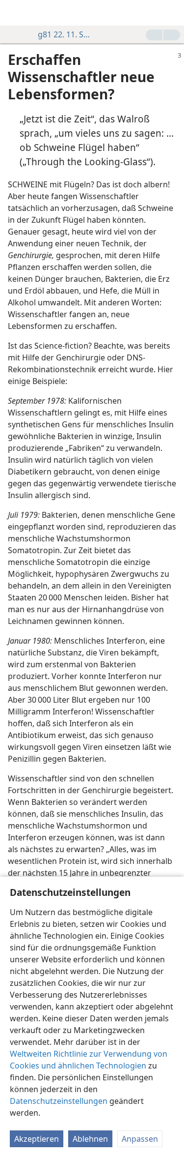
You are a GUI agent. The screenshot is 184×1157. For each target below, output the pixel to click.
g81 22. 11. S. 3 (64, 34)
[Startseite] (14, 13)
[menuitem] (14, 13)
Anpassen (140, 1138)
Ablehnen (90, 1138)
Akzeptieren (36, 1138)
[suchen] (172, 13)
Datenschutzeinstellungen (58, 1101)
